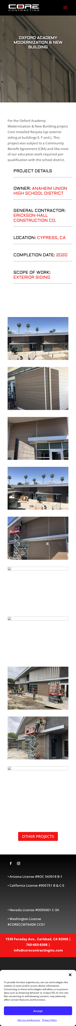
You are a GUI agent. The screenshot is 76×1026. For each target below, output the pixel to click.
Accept (38, 1011)
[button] (70, 975)
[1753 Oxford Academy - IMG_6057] (38, 408)
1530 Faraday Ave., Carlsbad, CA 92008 (36, 939)
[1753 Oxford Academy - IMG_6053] (38, 508)
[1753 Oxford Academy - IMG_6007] (38, 569)
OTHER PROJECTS (38, 836)
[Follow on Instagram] (18, 863)
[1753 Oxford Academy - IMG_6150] (38, 358)
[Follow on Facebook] (11, 863)
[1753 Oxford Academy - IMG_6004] (38, 708)
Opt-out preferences (28, 1020)
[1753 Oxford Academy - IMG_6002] (38, 758)
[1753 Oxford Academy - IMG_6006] (38, 619)
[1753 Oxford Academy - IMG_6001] (38, 769)
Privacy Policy (49, 1020)
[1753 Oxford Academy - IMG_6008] (38, 558)
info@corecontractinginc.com (38, 950)
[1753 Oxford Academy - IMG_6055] (38, 458)
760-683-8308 (37, 944)
